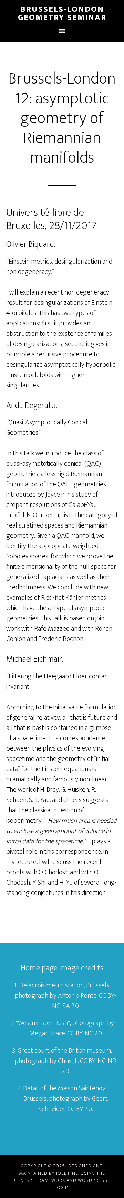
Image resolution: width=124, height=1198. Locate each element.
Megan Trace (47, 1033)
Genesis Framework (39, 1180)
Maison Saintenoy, (82, 1088)
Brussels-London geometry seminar (62, 13)
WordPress (92, 1180)
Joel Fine (67, 1173)
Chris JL (68, 1061)
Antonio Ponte (77, 995)
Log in (62, 1187)
